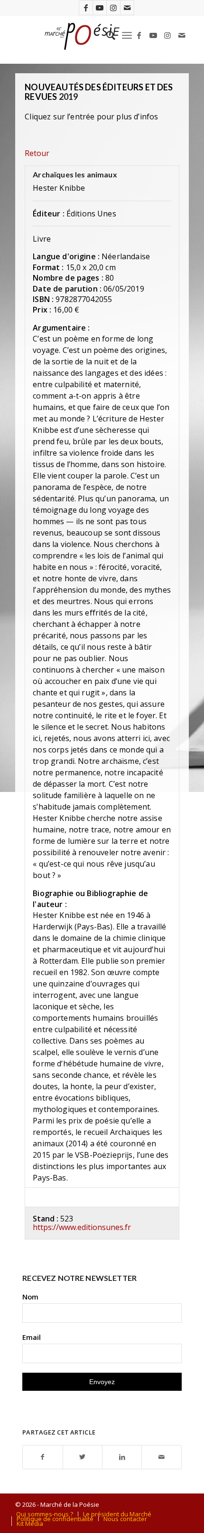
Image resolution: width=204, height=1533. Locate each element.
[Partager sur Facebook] (42, 1457)
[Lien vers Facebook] (86, 7)
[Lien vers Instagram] (113, 7)
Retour (37, 153)
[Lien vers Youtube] (99, 7)
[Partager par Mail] (161, 1457)
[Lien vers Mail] (127, 7)
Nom (30, 1296)
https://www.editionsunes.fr (82, 1227)
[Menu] (127, 35)
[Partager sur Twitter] (82, 1457)
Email (31, 1337)
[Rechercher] (106, 35)
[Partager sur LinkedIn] (121, 1457)
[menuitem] (106, 35)
